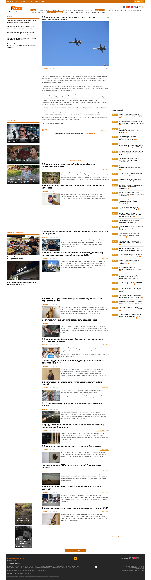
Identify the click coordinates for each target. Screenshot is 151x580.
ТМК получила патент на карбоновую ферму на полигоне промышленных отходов (22, 21)
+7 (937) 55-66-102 (90, 133)
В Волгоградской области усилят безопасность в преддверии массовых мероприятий (131, 194)
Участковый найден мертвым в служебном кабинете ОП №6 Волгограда (128, 201)
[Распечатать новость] (108, 17)
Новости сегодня (26, 1)
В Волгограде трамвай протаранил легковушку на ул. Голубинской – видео (130, 290)
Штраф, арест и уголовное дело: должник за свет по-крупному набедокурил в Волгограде (129, 277)
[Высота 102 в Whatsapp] (140, 7)
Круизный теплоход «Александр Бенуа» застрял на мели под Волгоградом (129, 262)
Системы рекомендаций (13, 563)
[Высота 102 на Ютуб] (129, 7)
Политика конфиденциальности (15, 576)
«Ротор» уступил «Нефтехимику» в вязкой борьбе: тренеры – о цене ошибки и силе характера (130, 316)
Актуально (11, 120)
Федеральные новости (15, 232)
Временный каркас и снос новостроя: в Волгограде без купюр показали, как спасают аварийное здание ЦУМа (131, 145)
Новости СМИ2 (75, 160)
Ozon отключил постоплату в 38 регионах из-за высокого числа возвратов (129, 235)
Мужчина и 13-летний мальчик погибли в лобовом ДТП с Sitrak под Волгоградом (131, 187)
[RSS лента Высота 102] (137, 558)
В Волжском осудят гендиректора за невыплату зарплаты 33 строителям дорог (131, 153)
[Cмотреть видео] (136, 139)
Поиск (139, 1)
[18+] (143, 7)
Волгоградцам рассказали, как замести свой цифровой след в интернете (129, 131)
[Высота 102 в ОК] (127, 7)
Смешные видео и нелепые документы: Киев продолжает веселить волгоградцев (128, 138)
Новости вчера (39, 1)
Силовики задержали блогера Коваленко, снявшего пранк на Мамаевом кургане (20, 33)
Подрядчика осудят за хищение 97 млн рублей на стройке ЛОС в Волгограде (130, 160)
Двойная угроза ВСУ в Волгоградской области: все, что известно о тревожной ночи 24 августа (22, 27)
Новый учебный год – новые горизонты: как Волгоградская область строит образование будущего (21, 45)
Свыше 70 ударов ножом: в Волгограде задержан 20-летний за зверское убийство (130, 215)
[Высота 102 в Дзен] (132, 7)
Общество (45, 68)
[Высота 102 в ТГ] (135, 7)
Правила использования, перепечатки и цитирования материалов (42, 576)
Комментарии (104, 130)
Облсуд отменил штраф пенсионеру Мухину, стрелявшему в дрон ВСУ (21, 39)
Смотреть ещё (75, 550)
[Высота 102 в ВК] (124, 7)
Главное (10, 16)
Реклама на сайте (11, 560)
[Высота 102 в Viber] (137, 7)
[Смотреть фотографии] (120, 117)
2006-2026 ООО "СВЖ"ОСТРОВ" (15, 558)
